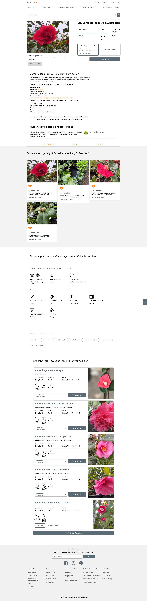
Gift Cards (50, 575)
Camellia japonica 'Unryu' (49, 370)
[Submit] (118, 15)
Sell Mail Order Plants (91, 575)
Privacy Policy (107, 579)
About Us (105, 572)
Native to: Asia (90, 340)
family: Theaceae (76, 340)
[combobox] (51, 395)
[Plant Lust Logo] (32, 2)
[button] (115, 15)
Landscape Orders (71, 580)
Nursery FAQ (88, 572)
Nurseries (50, 582)
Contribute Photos (90, 582)
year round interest (68, 98)
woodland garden (57, 98)
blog (113, 2)
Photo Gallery (48, 144)
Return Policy (51, 579)
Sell (105, 2)
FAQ (29, 583)
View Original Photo (34, 197)
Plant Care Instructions (69, 576)
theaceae (40, 89)
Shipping (68, 572)
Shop (88, 2)
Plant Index (50, 572)
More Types (100, 144)
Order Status (33, 575)
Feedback (31, 587)
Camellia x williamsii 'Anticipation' (54, 403)
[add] (88, 59)
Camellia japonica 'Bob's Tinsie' (52, 502)
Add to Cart (105, 59)
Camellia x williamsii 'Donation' (52, 469)
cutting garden (47, 98)
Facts (75, 144)
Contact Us (32, 572)
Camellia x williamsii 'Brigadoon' (53, 436)
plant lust (35, 191)
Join (89, 556)
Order (96, 2)
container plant (37, 98)
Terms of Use (107, 575)
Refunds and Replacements (33, 579)
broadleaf (35, 340)
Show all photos (35, 64)
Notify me (40, 525)
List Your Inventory (90, 579)
